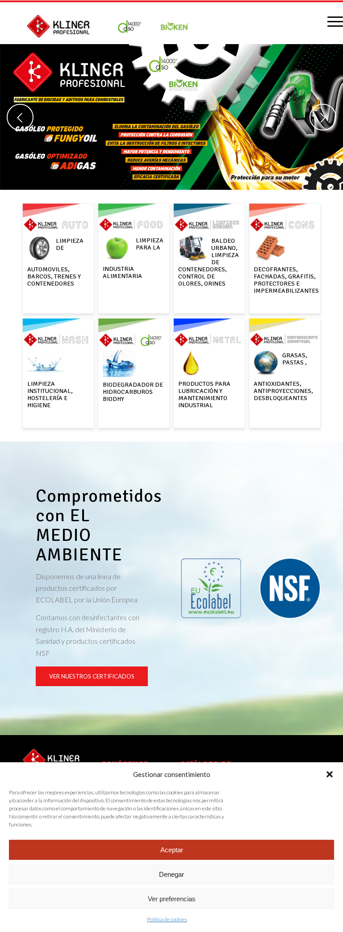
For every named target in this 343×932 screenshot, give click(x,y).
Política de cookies (167, 919)
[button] (329, 774)
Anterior (20, 117)
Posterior (323, 117)
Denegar (171, 874)
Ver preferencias (172, 899)
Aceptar (171, 850)
